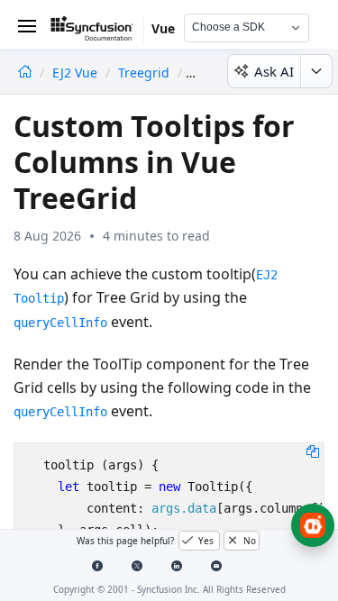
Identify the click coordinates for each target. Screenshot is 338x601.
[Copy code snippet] (312, 450)
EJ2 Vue (76, 72)
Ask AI (274, 71)
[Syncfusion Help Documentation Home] (97, 32)
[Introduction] (25, 72)
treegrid (143, 72)
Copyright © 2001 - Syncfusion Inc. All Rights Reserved (169, 589)
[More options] (316, 71)
